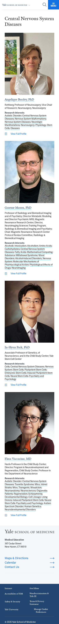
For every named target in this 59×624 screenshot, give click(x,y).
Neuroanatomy (12, 490)
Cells (7, 366)
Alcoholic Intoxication (15, 245)
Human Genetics (32, 506)
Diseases (15, 128)
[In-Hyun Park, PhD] (29, 312)
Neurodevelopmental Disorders (20, 509)
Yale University (11, 609)
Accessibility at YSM (14, 593)
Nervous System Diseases (18, 121)
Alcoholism (32, 245)
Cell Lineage (34, 497)
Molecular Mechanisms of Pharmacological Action (22, 263)
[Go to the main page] (16, 4)
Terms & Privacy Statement (37, 602)
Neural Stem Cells (19, 376)
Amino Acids (45, 245)
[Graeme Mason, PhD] (29, 172)
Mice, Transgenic (21, 487)
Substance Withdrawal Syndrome (21, 255)
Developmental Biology (16, 497)
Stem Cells (18, 369)
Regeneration (20, 493)
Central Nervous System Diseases (27, 366)
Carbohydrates (12, 249)
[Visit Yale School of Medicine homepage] (29, 532)
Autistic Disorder (13, 115)
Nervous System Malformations (30, 118)
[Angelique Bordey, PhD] (29, 64)
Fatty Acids (20, 252)
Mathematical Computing (40, 252)
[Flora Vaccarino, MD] (29, 423)
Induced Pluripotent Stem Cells (28, 500)
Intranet (8, 588)
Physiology (40, 125)
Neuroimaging (19, 267)
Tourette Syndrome (24, 484)
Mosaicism (36, 487)
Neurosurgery (27, 125)
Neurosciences (28, 490)
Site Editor (34, 588)
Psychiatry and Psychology (29, 503)
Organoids (42, 490)
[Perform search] (44, 5)
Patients (9, 493)
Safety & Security (12, 601)
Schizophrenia (35, 493)
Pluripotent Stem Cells (36, 369)
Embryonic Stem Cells (15, 372)
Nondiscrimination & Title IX (39, 595)
